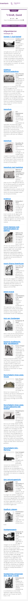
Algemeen (5, 25)
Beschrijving (14, 25)
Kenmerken (22, 25)
